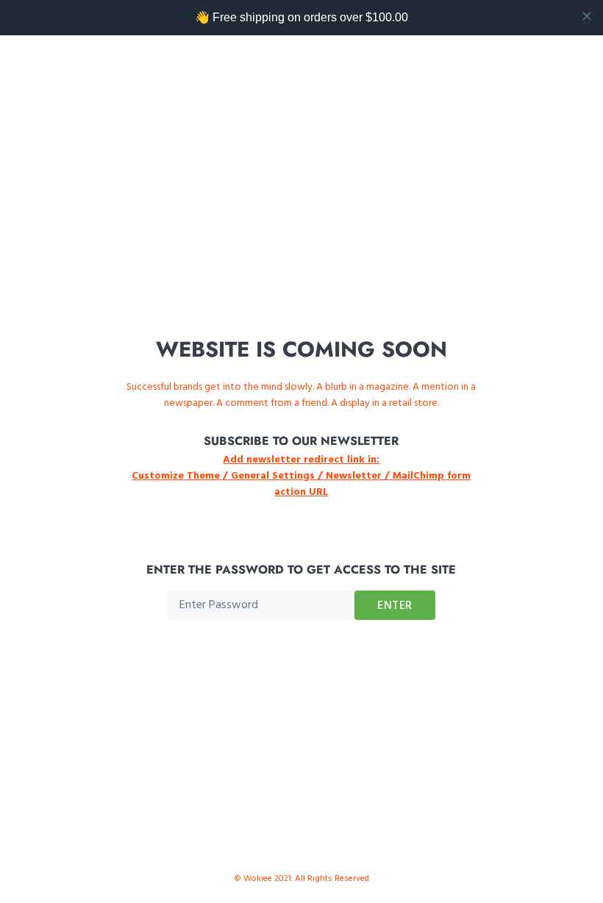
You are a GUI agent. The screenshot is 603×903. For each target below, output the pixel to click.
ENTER (395, 605)
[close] (587, 16)
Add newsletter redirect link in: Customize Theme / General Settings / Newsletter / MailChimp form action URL (301, 476)
